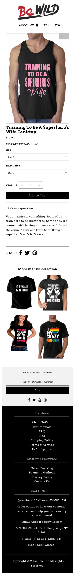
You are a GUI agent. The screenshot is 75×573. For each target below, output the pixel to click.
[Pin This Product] (34, 253)
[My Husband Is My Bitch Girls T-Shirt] (21, 309)
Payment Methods (42, 472)
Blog (42, 436)
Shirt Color (13, 165)
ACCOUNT (26, 25)
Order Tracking (42, 468)
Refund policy (42, 449)
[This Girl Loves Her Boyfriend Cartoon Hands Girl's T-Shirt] (21, 350)
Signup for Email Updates (37, 372)
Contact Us (42, 481)
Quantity (11, 185)
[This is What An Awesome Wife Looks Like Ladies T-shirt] (53, 309)
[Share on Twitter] (27, 253)
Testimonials (42, 427)
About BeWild (42, 422)
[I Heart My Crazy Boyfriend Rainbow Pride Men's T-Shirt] (53, 357)
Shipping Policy (42, 440)
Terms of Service (42, 444)
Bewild (42, 561)
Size (8, 150)
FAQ (42, 431)
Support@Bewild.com (46, 521)
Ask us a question (20, 208)
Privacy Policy (42, 477)
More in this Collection (37, 269)
